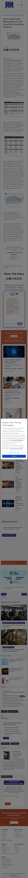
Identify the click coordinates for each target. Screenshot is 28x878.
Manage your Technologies (14, 452)
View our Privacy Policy (16, 449)
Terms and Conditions (17, 440)
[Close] (25, 420)
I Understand (14, 456)
